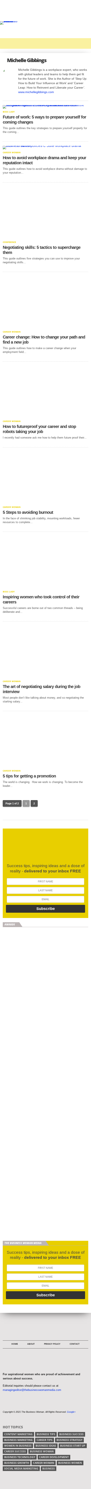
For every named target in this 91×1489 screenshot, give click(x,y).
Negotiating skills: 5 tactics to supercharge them (41, 250)
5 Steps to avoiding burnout (28, 512)
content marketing (18, 1434)
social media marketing (21, 1468)
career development (54, 1457)
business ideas (46, 1445)
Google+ (71, 1412)
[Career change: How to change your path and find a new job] (45, 327)
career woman (43, 1463)
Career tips (44, 1440)
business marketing (18, 1440)
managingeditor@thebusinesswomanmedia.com (32, 1389)
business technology (19, 1457)
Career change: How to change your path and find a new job (44, 339)
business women (70, 1463)
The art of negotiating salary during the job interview (41, 689)
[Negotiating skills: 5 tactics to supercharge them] (45, 238)
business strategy (69, 1440)
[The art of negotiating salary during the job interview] (45, 677)
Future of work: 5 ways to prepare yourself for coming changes (44, 119)
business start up (72, 1445)
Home (14, 1344)
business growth (16, 1463)
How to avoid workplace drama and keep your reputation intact (44, 160)
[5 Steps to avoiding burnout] (45, 502)
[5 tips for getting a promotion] (45, 766)
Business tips (46, 1434)
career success (15, 1451)
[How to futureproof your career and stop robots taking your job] (45, 417)
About (31, 1344)
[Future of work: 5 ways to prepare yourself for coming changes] (45, 105)
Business (48, 1468)
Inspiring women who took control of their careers (41, 599)
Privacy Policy (52, 1344)
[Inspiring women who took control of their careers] (45, 587)
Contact (75, 1344)
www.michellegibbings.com (36, 92)
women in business (18, 1445)
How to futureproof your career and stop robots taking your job (39, 429)
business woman (42, 1451)
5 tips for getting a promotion (29, 776)
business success (71, 1434)
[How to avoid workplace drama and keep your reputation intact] (45, 146)
